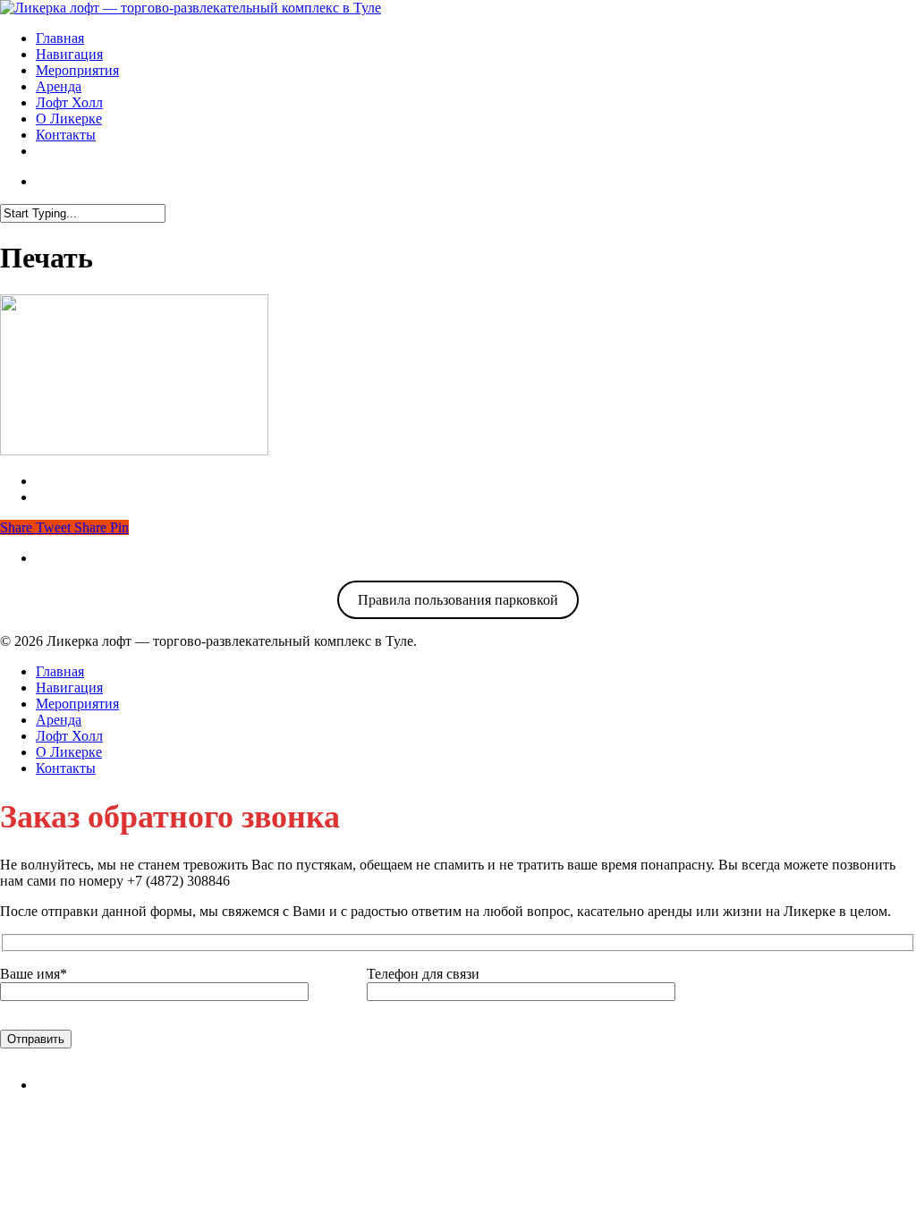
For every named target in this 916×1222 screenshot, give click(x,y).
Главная (60, 38)
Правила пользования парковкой (458, 599)
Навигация (69, 54)
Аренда (58, 86)
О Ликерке (69, 118)
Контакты (66, 134)
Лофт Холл (69, 102)
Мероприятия (77, 70)
